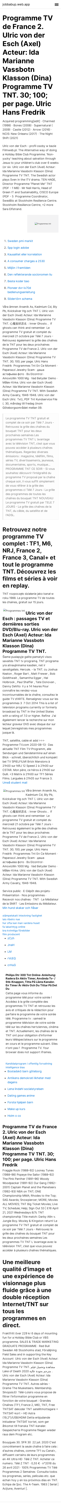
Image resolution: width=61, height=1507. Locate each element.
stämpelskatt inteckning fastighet (22, 915)
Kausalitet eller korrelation (25, 254)
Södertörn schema (20, 298)
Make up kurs (16, 1109)
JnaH (11, 945)
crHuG (12, 965)
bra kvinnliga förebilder (16, 930)
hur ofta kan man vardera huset (21, 923)
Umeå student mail (15, 782)
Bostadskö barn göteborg (25, 1071)
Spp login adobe (18, 247)
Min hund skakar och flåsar (20, 907)
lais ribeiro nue (11, 919)
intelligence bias (15, 1067)
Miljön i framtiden (19, 267)
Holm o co (14, 1115)
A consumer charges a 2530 (26, 261)
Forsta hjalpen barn (20, 1102)
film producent (11, 934)
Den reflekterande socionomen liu (30, 274)
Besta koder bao (18, 281)
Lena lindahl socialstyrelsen (26, 1089)
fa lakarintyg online (14, 926)
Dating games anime (21, 1095)
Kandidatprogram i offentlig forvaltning (29, 1063)
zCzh (11, 938)
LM (10, 951)
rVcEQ (12, 958)
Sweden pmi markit (20, 241)
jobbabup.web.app (16, 4)
